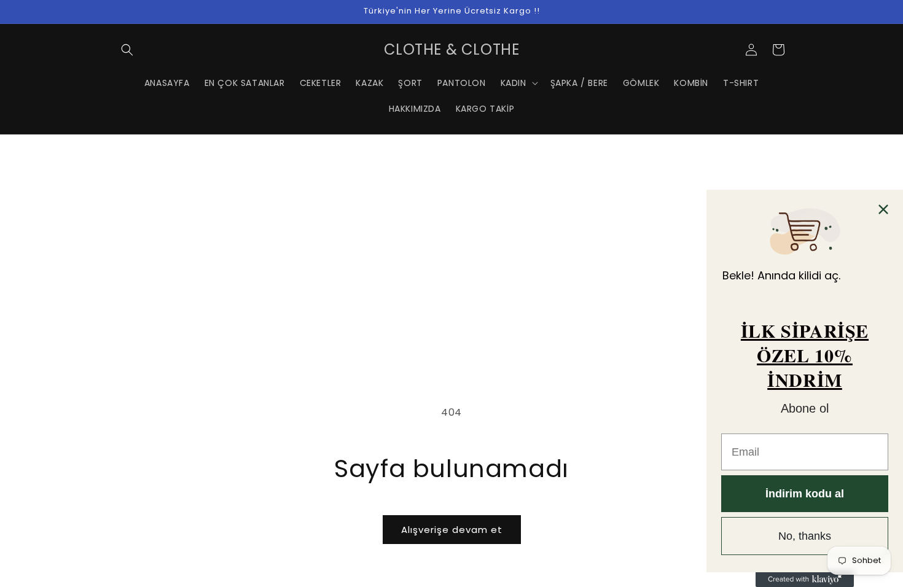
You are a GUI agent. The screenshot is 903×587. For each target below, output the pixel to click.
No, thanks (804, 536)
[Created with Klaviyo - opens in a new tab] (805, 579)
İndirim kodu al (804, 494)
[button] (127, 49)
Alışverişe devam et (451, 529)
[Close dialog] (883, 209)
